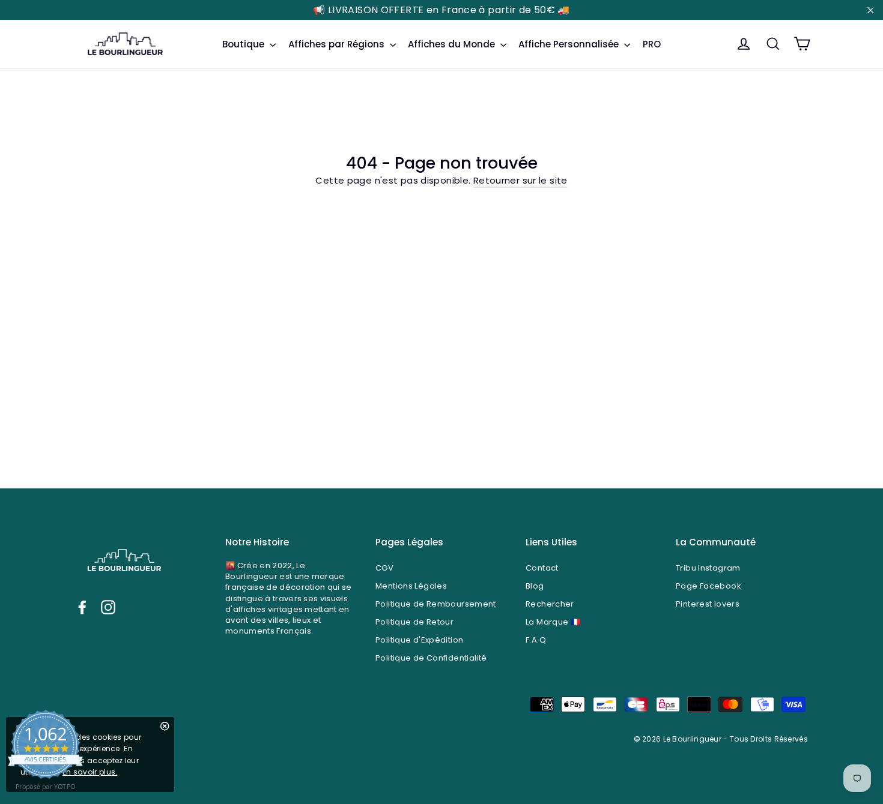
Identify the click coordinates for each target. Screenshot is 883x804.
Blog (535, 586)
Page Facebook (708, 586)
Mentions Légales (411, 586)
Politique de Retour (414, 622)
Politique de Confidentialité (431, 658)
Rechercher (550, 604)
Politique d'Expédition (419, 640)
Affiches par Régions (337, 44)
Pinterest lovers (707, 604)
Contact (542, 568)
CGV (384, 568)
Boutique (244, 44)
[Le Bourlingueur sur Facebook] (82, 607)
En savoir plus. (90, 772)
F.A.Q (536, 640)
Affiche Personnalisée (569, 44)
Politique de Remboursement (435, 604)
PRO (652, 44)
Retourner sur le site (520, 180)
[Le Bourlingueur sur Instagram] (108, 607)
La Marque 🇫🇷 (553, 622)
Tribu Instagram (708, 568)
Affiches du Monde (452, 44)
